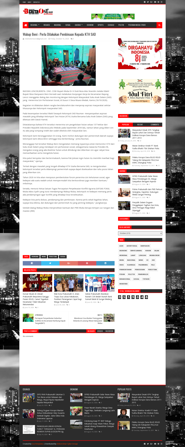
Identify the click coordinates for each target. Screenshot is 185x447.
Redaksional (124, 279)
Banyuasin (145, 246)
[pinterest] (158, 2)
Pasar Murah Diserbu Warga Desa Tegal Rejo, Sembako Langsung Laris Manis (99, 410)
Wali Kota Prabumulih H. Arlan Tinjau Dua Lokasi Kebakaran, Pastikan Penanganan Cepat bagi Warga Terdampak (68, 298)
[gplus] (151, 2)
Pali (153, 265)
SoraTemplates (37, 444)
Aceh (121, 246)
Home (24, 2)
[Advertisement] (69, 233)
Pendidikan (140, 270)
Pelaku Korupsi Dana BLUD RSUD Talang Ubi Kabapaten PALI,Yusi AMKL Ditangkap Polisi (146, 160)
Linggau (142, 255)
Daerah (78, 24)
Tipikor (146, 279)
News (141, 260)
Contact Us (36, 2)
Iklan (156, 251)
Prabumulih (143, 274)
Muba (44, 256)
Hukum (148, 251)
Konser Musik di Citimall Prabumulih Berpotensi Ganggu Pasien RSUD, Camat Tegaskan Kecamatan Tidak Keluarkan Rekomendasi (36, 299)
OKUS (121, 265)
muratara (123, 284)
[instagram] (161, 2)
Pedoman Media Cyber (136, 24)
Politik (121, 24)
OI (147, 260)
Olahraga (131, 265)
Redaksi (47, 24)
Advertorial (132, 246)
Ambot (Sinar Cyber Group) (67, 444)
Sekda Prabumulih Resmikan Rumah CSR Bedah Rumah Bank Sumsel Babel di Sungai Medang (98, 296)
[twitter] (148, 2)
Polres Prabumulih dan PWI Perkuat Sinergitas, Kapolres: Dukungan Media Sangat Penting (147, 192)
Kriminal (123, 255)
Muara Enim (154, 255)
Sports (100, 24)
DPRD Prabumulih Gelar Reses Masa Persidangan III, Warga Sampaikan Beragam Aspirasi (145, 179)
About (29, 2)
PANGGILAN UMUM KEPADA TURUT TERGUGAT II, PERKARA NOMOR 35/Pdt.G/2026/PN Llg (51, 429)
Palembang (143, 265)
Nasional (57, 24)
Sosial (68, 24)
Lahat (133, 255)
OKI (153, 260)
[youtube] (155, 2)
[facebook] (144, 2)
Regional (34, 24)
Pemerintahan (125, 270)
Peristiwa (53, 256)
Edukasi (111, 24)
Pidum (122, 274)
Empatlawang (136, 251)
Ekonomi (90, 24)
